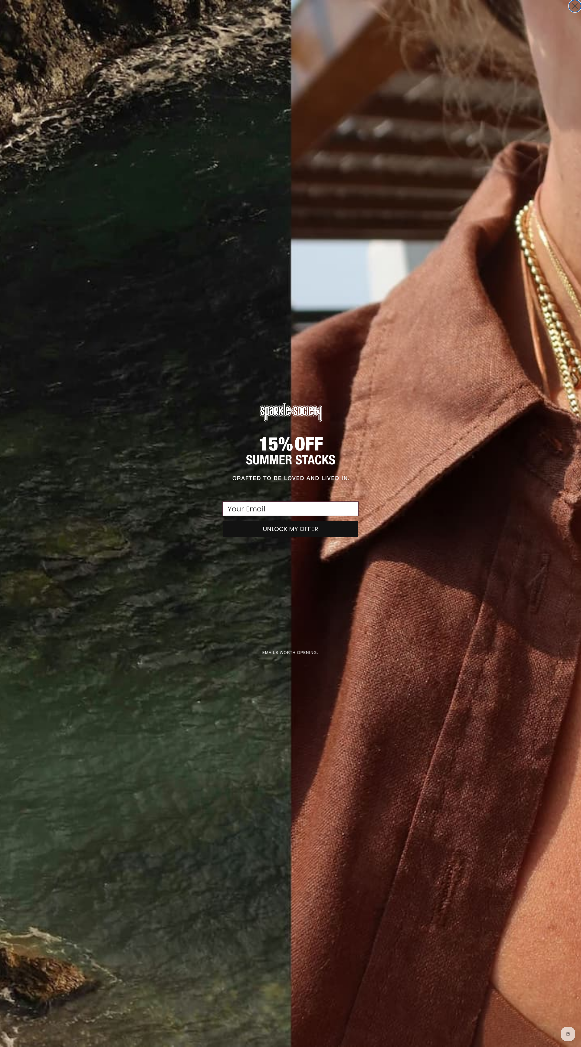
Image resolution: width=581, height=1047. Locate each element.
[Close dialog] (575, 6)
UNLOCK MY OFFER (290, 529)
